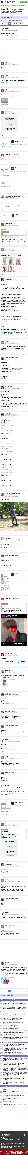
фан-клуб (6, 20)
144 (11, 23)
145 (14, 23)
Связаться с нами (5, 1143)
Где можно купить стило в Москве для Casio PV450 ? (13, 1104)
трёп (3, 20)
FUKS (6, 28)
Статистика (6, 1144)
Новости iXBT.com (5, 1056)
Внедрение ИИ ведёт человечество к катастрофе (13, 1032)
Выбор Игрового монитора (8, 1011)
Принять (13, 1153)
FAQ (2, 1144)
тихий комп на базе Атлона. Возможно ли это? (12, 1095)
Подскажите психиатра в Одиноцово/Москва (13, 1047)
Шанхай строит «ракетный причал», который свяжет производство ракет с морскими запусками (13, 1064)
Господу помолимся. (7, 1034)
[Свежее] (8, 2)
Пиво (4, 1021)
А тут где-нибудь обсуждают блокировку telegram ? (13, 1026)
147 (18, 23)
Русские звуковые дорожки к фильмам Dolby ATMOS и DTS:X (15, 1003)
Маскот (7, 963)
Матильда (8, 279)
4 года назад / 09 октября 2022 (12, 712)
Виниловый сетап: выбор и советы (10, 1028)
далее (21, 23)
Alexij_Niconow (9, 357)
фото (23, 20)
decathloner (8, 112)
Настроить (20, 1153)
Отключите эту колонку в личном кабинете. (10, 1106)
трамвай (7, 671)
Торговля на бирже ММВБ (8, 1005)
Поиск (23, 1143)
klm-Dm (7, 538)
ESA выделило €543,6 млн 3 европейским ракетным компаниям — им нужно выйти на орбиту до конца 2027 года (15, 1067)
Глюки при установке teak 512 (9, 1097)
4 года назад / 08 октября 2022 (18, 576)
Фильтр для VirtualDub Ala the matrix (11, 1053)
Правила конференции (15, 1143)
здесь (12, 17)
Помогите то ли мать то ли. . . (8, 1102)
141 (4, 23)
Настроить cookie (17, 1146)
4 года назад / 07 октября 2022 (12, 225)
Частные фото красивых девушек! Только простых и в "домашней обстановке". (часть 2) (12, 11)
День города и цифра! (7, 1101)
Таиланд (4, 1013)
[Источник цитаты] (2, 169)
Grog (16, 141)
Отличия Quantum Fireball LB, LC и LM (10, 1088)
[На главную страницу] (2, 2)
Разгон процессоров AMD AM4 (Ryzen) (10, 1040)
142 (7, 23)
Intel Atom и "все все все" (8, 1025)
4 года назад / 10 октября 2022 (12, 914)
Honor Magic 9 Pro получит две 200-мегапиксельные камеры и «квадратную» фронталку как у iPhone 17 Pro (15, 1059)
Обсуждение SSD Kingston (8, 1010)
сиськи (20, 20)
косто (6, 76)
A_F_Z (6, 63)
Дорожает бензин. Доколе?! (8, 1001)
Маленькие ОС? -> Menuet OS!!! (9, 1091)
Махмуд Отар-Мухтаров (12, 196)
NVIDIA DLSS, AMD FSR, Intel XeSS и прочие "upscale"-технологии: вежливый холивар (13, 1019)
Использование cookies (6, 1146)
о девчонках (15, 20)
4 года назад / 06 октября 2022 (12, 30)
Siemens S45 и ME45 (6, 1089)
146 (16, 23)
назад (2, 23)
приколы (11, 20)
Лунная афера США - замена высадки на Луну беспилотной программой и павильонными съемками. (15, 1038)
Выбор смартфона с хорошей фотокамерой (11, 1035)
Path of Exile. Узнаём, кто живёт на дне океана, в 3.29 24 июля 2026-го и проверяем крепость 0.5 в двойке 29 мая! (15, 1008)
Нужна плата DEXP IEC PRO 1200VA (11, 1052)
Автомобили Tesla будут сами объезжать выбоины (13, 1081)
